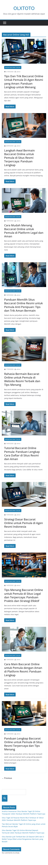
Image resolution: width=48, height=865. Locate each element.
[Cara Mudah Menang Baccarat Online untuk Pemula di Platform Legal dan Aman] (24, 200)
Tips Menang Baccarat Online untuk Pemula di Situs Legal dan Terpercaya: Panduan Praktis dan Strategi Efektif (23, 595)
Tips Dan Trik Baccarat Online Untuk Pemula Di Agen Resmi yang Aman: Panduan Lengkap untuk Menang (23, 81)
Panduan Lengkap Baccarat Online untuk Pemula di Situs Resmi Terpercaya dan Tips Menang (23, 743)
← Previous (7, 778)
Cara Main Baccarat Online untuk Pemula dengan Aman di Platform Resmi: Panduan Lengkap (23, 669)
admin (18, 72)
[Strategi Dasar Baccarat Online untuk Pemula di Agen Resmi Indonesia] (24, 494)
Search (4, 798)
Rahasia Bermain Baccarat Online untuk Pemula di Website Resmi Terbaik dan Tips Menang (22, 379)
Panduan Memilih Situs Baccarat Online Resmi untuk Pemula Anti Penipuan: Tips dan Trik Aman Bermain (23, 305)
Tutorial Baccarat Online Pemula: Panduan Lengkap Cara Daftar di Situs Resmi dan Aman (22, 453)
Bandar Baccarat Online (12, 67)
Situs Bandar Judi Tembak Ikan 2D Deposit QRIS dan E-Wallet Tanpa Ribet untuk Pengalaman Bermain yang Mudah (23, 839)
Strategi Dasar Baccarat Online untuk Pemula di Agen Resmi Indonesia (23, 522)
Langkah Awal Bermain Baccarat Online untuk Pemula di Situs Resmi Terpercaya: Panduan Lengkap (19, 157)
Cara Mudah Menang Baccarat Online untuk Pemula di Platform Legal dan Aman (23, 230)
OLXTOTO (24, 8)
